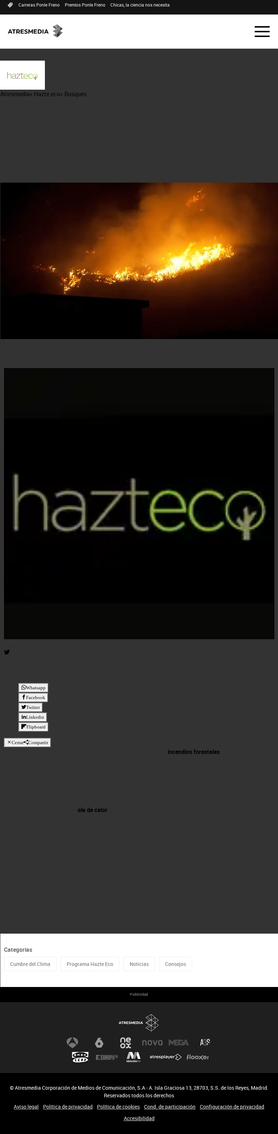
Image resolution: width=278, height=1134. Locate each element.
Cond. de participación (169, 1106)
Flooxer (197, 1057)
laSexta (99, 1042)
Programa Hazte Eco (90, 963)
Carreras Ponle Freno (39, 5)
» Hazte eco (45, 94)
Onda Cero (80, 1057)
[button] (258, 32)
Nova (152, 1042)
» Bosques (73, 94)
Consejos (175, 963)
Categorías (18, 950)
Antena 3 (72, 1042)
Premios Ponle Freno (85, 5)
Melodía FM (133, 1057)
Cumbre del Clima (30, 963)
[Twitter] (7, 652)
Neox (125, 1042)
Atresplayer (165, 1057)
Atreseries (205, 1042)
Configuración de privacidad (232, 1106)
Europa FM (107, 1057)
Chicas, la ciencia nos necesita (140, 5)
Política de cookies (118, 1106)
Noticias (139, 963)
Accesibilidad (139, 1118)
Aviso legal (26, 1106)
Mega (179, 1042)
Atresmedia (15, 94)
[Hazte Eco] (22, 76)
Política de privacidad (68, 1106)
